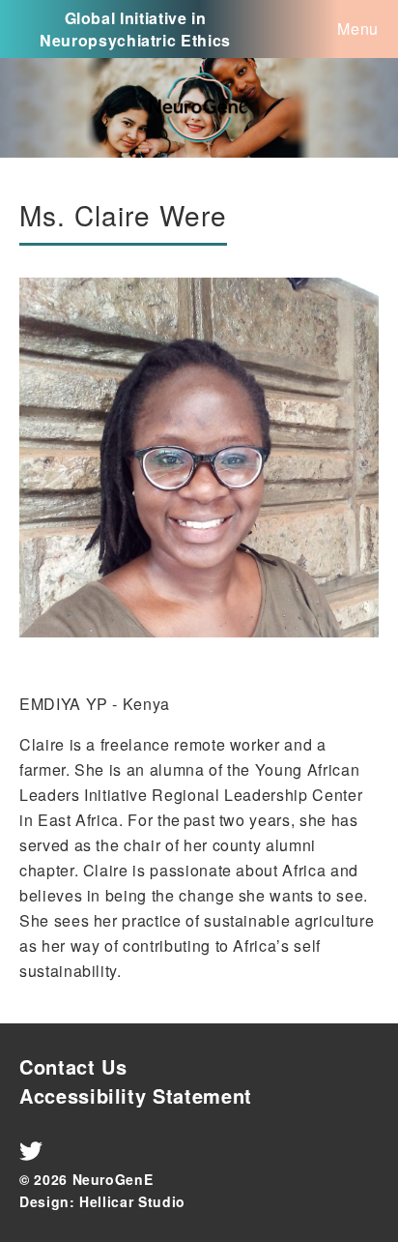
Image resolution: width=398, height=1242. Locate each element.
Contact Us (73, 1066)
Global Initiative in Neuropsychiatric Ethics (135, 29)
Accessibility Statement (135, 1095)
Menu (358, 28)
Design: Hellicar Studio (102, 1201)
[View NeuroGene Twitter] (31, 1157)
